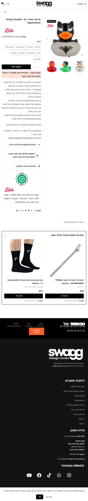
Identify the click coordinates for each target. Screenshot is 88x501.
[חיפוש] (8, 4)
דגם (39, 41)
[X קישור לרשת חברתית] (31, 210)
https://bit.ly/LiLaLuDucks (20, 138)
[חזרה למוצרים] (5, 12)
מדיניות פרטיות (79, 414)
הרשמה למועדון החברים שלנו (74, 391)
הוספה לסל (16, 67)
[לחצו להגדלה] (82, 55)
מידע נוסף (48, 497)
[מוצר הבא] (2, 12)
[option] (69, 57)
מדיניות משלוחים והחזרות (76, 405)
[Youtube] (29, 475)
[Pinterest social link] (25, 210)
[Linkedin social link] (22, 210)
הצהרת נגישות (80, 396)
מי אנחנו (82, 419)
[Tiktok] (49, 475)
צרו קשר (82, 424)
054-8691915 (71, 459)
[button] (84, 39)
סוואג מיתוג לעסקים (78, 386)
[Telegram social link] (17, 210)
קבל (39, 497)
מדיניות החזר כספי (78, 410)
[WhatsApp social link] (20, 210)
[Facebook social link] (34, 210)
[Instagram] (69, 475)
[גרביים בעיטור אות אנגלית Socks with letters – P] (23, 258)
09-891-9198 (77, 454)
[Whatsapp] (59, 475)
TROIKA (80, 287)
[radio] (37, 47)
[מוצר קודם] (8, 12)
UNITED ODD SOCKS (33, 287)
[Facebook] (39, 475)
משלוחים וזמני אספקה (26, 166)
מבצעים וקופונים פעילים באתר (22, 144)
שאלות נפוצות (80, 400)
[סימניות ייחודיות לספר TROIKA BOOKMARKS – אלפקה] (64, 258)
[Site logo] (44, 4)
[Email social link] (28, 210)
